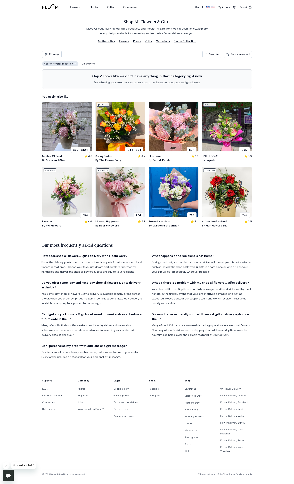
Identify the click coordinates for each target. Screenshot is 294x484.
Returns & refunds (52, 395)
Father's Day (192, 409)
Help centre (48, 409)
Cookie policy (121, 388)
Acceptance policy (124, 415)
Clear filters (88, 63)
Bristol (188, 444)
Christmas (190, 388)
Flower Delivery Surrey (232, 422)
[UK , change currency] (208, 7)
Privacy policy (121, 395)
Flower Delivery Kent (231, 409)
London (189, 423)
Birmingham (191, 437)
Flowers (124, 41)
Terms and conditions (125, 402)
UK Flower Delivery (230, 388)
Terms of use (120, 409)
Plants (137, 41)
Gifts (148, 41)
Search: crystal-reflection (61, 64)
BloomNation (229, 474)
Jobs (80, 402)
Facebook (154, 388)
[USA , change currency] (213, 7)
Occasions (163, 41)
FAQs (45, 388)
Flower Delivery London (233, 395)
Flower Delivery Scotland (234, 402)
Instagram (154, 395)
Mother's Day (106, 41)
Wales (188, 451)
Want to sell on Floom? (91, 409)
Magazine (83, 395)
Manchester (191, 430)
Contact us (48, 402)
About (81, 388)
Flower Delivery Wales (232, 415)
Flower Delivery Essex (232, 440)
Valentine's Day (193, 395)
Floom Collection (185, 41)
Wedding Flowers (194, 416)
